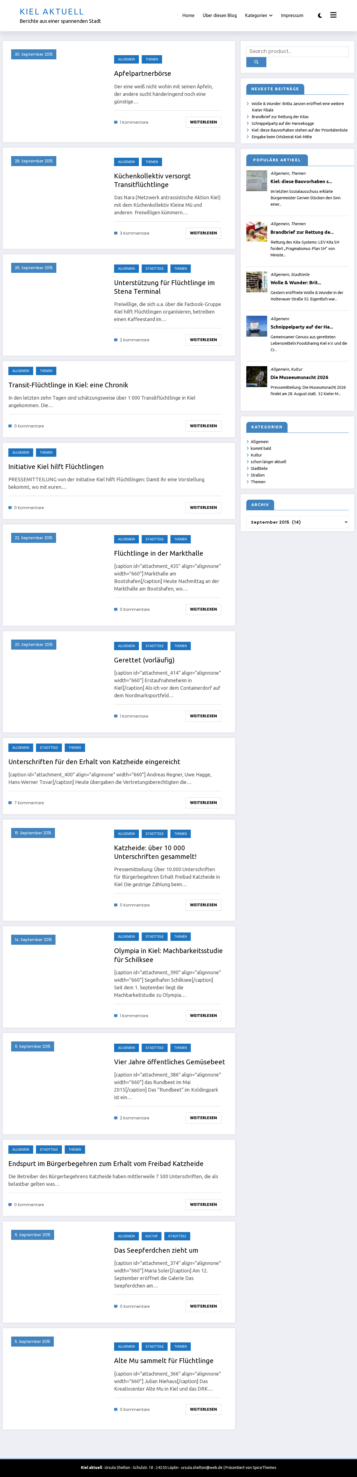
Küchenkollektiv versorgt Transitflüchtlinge (152, 180)
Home (188, 15)
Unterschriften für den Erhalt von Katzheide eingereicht (94, 762)
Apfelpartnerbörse (142, 73)
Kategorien (256, 15)
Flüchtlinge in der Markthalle (158, 553)
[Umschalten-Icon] (332, 15)
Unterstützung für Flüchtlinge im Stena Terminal (164, 287)
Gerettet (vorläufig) (144, 660)
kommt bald (261, 448)
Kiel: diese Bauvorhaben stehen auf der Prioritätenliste (300, 130)
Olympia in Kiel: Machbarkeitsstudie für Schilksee (168, 955)
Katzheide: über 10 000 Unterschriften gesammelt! (155, 852)
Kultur (152, 1236)
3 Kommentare (134, 233)
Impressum (292, 15)
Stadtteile (155, 268)
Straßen (258, 475)
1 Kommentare (134, 122)
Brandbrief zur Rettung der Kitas (280, 117)
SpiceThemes (264, 1467)
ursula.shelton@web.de (202, 1467)
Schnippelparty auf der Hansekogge (283, 123)
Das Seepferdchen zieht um (156, 1250)
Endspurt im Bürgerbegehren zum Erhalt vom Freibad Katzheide (106, 1163)
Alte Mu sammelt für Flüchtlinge (164, 1360)
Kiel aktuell (52, 11)
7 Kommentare (29, 803)
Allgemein (126, 59)
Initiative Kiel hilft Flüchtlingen (56, 466)
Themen (152, 59)
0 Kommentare (29, 426)
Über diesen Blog (220, 15)
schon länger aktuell (268, 462)
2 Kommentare (134, 340)
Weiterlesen (203, 122)
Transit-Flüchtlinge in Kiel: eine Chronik (68, 385)
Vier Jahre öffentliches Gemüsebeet (169, 1062)
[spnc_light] (320, 15)
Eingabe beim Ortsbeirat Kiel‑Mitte (282, 137)
